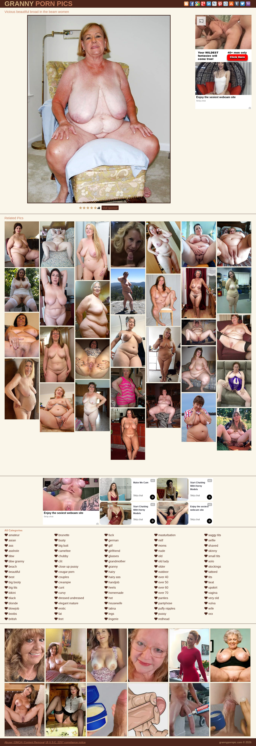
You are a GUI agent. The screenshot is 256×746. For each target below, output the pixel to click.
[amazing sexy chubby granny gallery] (198, 293)
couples (63, 577)
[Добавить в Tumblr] (237, 3)
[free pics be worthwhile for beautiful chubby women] (21, 244)
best (11, 577)
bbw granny (16, 561)
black (12, 598)
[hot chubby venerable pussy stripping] (163, 300)
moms (162, 545)
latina (112, 608)
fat (60, 613)
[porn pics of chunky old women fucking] (234, 290)
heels (112, 587)
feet (60, 619)
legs (111, 613)
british (12, 619)
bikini (12, 592)
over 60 (163, 587)
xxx (210, 613)
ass (10, 545)
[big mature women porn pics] (198, 369)
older (161, 566)
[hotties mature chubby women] (163, 405)
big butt (63, 545)
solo (211, 561)
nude (161, 550)
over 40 (163, 577)
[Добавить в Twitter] (242, 3)
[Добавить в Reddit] (225, 3)
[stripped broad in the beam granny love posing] (128, 341)
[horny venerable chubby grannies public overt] (234, 384)
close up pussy (68, 566)
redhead (163, 619)
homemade (116, 592)
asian (12, 540)
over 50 (163, 582)
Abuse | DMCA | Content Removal (24, 742)
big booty (14, 582)
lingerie (113, 619)
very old (213, 598)
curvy (62, 592)
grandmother (116, 561)
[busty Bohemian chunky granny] (234, 429)
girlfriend (114, 550)
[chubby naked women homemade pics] (198, 332)
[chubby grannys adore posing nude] (21, 389)
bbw (11, 556)
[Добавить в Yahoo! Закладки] (248, 3)
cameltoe (64, 550)
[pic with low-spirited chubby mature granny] (21, 290)
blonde (13, 603)
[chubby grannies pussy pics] (57, 297)
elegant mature (68, 603)
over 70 (163, 592)
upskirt (212, 587)
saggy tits (214, 535)
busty (62, 540)
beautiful (14, 571)
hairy (111, 571)
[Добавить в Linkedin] (209, 3)
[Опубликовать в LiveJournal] (214, 3)
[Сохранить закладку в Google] (197, 3)
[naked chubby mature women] (21, 335)
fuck (111, 535)
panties (163, 598)
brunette (63, 535)
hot (110, 598)
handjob (113, 582)
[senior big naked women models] (92, 250)
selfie (212, 540)
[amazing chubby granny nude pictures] (57, 407)
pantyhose (165, 603)
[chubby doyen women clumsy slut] (57, 354)
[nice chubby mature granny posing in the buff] (163, 354)
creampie (64, 582)
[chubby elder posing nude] (234, 337)
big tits (12, 587)
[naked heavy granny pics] (234, 244)
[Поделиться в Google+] (203, 3)
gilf (110, 545)
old (160, 556)
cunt (61, 587)
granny (113, 566)
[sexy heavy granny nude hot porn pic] (198, 417)
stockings (214, 566)
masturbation (167, 535)
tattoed (212, 571)
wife (211, 608)
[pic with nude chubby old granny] (163, 247)
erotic (62, 608)
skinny (212, 550)
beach (12, 566)
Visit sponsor (110, 207)
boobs (12, 613)
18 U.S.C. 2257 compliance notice (65, 742)
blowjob (13, 608)
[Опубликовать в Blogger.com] (186, 3)
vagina (212, 592)
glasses (113, 556)
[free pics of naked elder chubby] (198, 244)
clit (60, 561)
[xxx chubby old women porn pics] (128, 434)
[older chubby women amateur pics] (92, 309)
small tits (214, 556)
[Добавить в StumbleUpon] (231, 3)
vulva (212, 603)
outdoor (163, 571)
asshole (13, 550)
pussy (162, 613)
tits (210, 577)
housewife (115, 603)
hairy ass (114, 577)
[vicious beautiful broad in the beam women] (99, 109)
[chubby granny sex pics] (128, 291)
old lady (163, 561)
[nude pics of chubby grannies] (57, 244)
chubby (63, 556)
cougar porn (66, 571)
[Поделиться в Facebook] (192, 3)
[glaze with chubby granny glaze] (92, 405)
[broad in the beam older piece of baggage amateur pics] (128, 388)
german (113, 540)
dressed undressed (71, 598)
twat (211, 582)
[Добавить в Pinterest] (220, 3)
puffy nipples (166, 608)
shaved (213, 545)
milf (160, 540)
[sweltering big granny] (92, 359)
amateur (13, 535)
